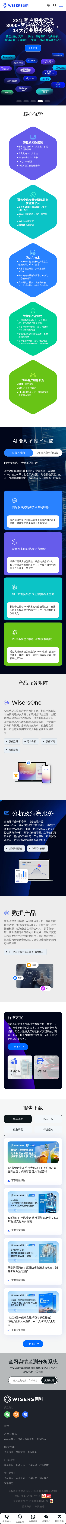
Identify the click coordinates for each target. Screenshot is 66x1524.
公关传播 (8, 1452)
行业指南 (48, 1129)
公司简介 (8, 1478)
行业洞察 (18, 1129)
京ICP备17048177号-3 (27, 1495)
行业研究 (9, 1460)
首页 (6, 1426)
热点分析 (48, 1119)
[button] (19, 101)
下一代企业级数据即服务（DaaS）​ (26, 952)
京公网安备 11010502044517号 (30, 1501)
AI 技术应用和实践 (47, 452)
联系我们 (8, 1483)
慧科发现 (50, 741)
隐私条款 (26, 1506)
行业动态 (32, 1478)
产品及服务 (10, 1434)
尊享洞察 (18, 1119)
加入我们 (44, 1478)
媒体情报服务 (15, 848)
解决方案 (9, 1447)
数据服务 (32, 1452)
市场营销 (20, 1452)
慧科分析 (31, 741)
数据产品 (41, 1439)
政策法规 (39, 1506)
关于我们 (9, 1473)
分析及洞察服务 (26, 1439)
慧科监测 (13, 741)
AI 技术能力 (18, 452)
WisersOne (9, 1439)
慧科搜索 (13, 749)
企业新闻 (20, 1478)
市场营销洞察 (38, 848)
